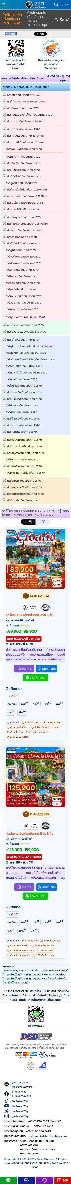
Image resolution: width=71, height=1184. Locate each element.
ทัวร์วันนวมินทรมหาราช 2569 (46, 727)
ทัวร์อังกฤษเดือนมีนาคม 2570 (22, 405)
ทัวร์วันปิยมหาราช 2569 (44, 945)
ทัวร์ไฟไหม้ (39, 995)
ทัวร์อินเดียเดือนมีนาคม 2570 (23, 163)
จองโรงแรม (21, 991)
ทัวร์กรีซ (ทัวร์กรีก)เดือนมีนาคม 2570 (26, 372)
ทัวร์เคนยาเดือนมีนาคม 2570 (22, 459)
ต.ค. (36, 703)
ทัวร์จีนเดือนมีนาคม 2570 (21, 95)
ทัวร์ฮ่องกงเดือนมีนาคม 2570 (23, 101)
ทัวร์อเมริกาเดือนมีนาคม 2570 (24, 480)
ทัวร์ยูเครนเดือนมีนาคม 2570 (23, 425)
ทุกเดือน (12, 704)
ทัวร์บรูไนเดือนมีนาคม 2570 (22, 203)
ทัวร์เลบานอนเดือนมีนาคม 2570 (24, 296)
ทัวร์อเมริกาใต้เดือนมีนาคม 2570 (25, 494)
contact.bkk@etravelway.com (48, 1136)
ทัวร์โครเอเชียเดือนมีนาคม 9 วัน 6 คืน (29, 615)
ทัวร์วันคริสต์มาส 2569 (19, 737)
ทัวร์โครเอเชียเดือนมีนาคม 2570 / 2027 (12, 19)
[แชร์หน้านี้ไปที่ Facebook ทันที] (11, 34)
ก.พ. (10, 712)
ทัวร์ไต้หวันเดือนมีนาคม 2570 (23, 129)
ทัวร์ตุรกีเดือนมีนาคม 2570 (21, 289)
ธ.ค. (59, 703)
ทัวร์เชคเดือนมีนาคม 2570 (22, 432)
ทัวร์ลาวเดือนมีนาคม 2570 (22, 237)
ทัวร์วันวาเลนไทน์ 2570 (19, 727)
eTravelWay (19, 1091)
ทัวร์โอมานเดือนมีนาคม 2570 (22, 276)
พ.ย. (48, 703)
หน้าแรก (7, 991)
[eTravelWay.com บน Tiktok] (67, 19)
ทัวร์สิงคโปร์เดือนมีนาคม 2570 (24, 189)
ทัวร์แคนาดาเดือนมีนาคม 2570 (24, 487)
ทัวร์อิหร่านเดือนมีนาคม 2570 (22, 270)
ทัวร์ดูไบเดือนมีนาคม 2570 (21, 250)
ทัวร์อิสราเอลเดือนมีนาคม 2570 (23, 302)
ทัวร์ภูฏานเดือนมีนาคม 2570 (22, 183)
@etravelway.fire (16, 60)
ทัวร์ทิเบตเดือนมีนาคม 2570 (23, 108)
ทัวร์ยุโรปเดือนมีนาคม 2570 (23, 340)
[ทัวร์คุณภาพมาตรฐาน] (45, 607)
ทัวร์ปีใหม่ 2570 (31, 722)
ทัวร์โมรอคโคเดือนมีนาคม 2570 (25, 446)
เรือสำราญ (54, 995)
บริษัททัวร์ (25, 1163)
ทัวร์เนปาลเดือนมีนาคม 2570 (23, 170)
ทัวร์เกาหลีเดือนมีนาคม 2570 (23, 142)
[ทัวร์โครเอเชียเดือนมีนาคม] (35, 588)
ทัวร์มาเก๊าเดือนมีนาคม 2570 (23, 121)
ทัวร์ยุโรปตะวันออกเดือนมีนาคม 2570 (27, 346)
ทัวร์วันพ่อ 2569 (16, 732)
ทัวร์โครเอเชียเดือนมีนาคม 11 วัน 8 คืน (29, 833)
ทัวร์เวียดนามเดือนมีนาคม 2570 (25, 224)
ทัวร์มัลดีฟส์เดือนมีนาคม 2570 (24, 176)
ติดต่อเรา (24, 1000)
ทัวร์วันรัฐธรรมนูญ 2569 (38, 732)
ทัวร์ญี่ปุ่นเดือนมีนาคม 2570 (23, 136)
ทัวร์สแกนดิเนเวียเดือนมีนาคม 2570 (26, 353)
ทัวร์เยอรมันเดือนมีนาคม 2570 (24, 392)
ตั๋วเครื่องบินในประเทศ (43, 991)
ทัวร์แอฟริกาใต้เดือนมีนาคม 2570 (26, 453)
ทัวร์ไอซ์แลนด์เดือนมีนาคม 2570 (24, 386)
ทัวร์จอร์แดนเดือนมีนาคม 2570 (23, 256)
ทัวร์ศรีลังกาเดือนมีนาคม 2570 (23, 157)
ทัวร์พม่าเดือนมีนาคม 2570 (22, 230)
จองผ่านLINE (37, 678)
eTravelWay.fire (21, 1096)
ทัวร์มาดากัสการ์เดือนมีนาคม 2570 (25, 472)
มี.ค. (22, 712)
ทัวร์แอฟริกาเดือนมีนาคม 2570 (24, 440)
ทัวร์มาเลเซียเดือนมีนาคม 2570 (24, 196)
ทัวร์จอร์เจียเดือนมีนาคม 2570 (23, 283)
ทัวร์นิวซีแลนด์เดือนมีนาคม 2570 (25, 325)
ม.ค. (10, 930)
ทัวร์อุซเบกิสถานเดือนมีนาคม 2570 (25, 317)
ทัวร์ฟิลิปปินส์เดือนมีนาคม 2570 (24, 149)
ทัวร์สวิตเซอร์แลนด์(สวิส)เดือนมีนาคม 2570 (30, 359)
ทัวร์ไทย (26, 995)
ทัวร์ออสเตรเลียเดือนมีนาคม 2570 (26, 331)
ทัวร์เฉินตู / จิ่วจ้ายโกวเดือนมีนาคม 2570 (29, 115)
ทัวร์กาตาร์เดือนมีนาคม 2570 (22, 309)
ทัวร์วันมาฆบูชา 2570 (52, 722)
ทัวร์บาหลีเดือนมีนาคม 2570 (23, 209)
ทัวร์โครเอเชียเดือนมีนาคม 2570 (24, 366)
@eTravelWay (20, 1101)
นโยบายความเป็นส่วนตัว (46, 1000)
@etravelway (35, 1025)
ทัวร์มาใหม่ (14, 722)
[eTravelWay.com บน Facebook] (62, 19)
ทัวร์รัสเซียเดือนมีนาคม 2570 (23, 418)
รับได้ (14, 696)
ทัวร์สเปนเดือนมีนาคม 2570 (21, 412)
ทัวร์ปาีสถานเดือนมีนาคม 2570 (23, 263)
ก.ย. (24, 703)
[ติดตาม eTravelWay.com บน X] (56, 19)
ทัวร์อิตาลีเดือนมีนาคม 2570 (21, 379)
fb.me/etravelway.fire (51, 60)
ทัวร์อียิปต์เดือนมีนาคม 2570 (23, 243)
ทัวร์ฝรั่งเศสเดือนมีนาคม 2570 (24, 399)
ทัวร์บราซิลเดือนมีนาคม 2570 (23, 500)
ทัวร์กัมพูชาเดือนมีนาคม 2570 (24, 217)
